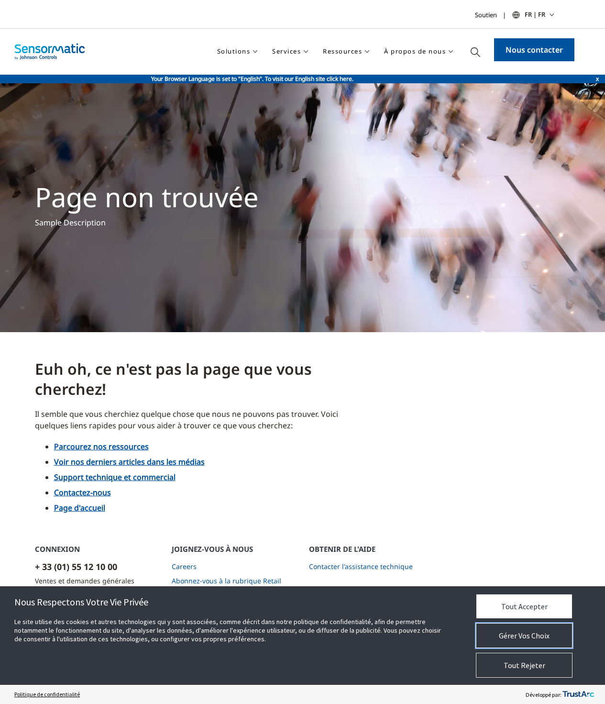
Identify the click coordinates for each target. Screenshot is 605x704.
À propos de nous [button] (415, 51)
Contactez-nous (82, 492)
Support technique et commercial (115, 477)
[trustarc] (578, 694)
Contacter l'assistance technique (361, 566)
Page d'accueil (79, 508)
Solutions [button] (234, 51)
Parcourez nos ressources (101, 446)
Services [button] (286, 51)
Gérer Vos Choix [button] (524, 635)
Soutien (486, 15)
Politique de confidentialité (47, 694)
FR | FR (535, 14)
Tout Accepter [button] (524, 606)
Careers (184, 566)
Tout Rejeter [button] (524, 665)
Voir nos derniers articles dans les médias (129, 462)
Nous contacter (534, 50)
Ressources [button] (342, 51)
